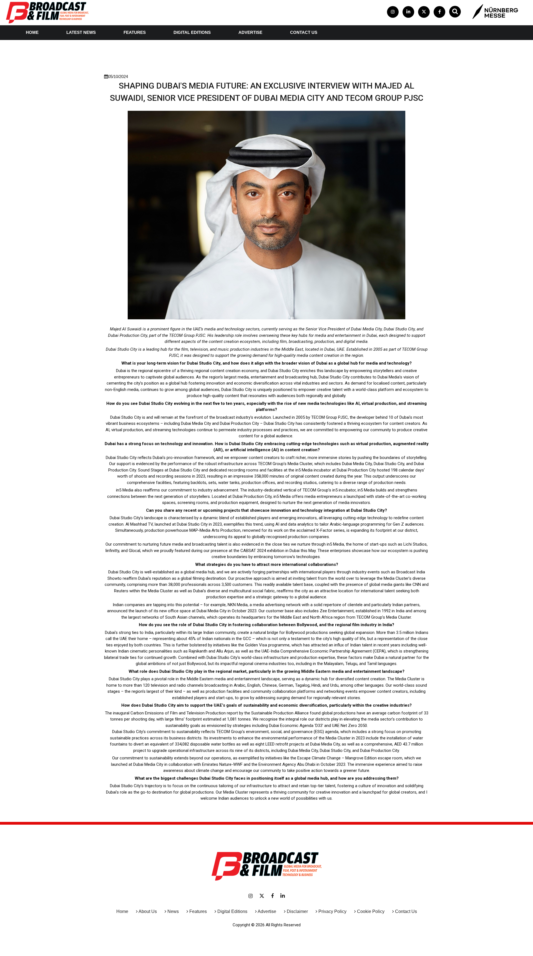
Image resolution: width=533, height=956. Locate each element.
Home (32, 32)
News (173, 911)
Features (135, 32)
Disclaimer (297, 911)
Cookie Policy (370, 911)
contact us (303, 32)
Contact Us (406, 911)
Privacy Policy (332, 911)
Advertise (250, 32)
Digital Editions (192, 32)
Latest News (81, 32)
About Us (148, 911)
